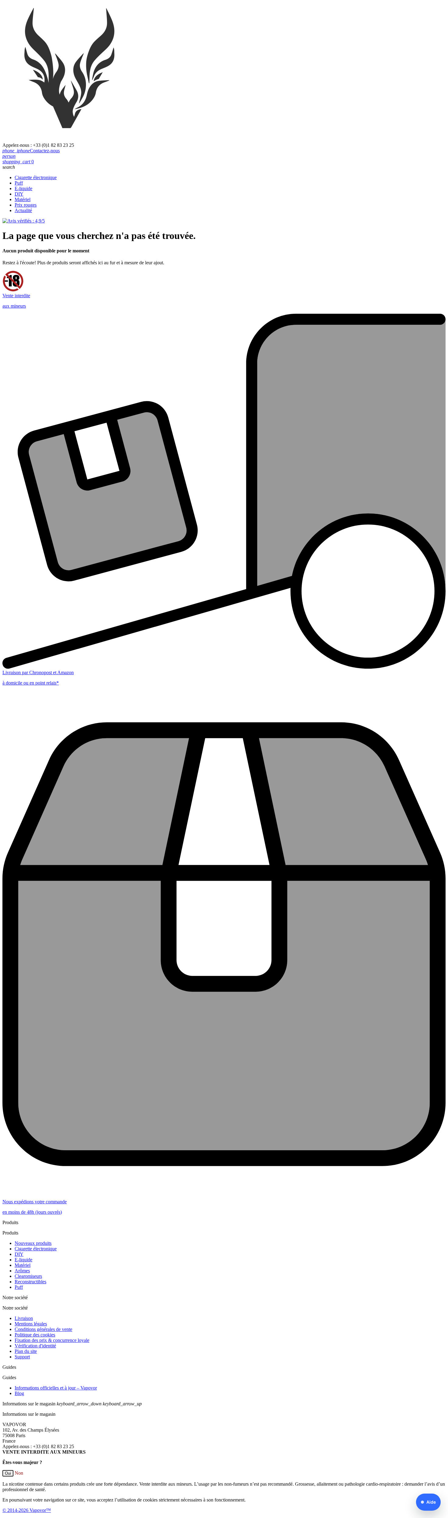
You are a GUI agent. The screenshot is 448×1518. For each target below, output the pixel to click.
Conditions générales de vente (43, 1329)
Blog (19, 1393)
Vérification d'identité (35, 1345)
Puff (19, 183)
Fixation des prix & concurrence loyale (52, 1340)
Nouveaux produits (33, 1243)
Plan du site (26, 1351)
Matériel (22, 199)
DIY (19, 194)
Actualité (23, 210)
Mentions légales (31, 1323)
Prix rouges (26, 205)
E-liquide (23, 188)
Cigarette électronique (36, 177)
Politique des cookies (35, 1334)
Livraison (24, 1318)
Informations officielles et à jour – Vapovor (56, 1387)
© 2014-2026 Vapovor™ (26, 1510)
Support (22, 1356)
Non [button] (19, 1473)
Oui (8, 1473)
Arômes (22, 1270)
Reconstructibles (30, 1281)
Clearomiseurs (28, 1276)
